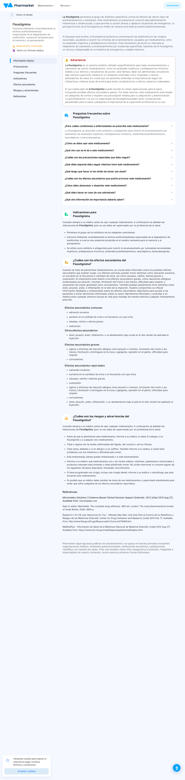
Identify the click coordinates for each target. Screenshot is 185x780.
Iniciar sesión (172, 5)
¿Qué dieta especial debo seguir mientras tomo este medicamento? (102, 164)
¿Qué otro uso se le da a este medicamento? (89, 150)
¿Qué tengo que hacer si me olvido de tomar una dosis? (95, 171)
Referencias (19, 96)
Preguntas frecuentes (25, 72)
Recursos (65, 5)
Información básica (23, 60)
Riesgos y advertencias (25, 90)
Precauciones (20, 66)
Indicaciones (20, 78)
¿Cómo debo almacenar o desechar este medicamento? (96, 185)
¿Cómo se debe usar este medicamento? (87, 143)
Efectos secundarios (24, 84)
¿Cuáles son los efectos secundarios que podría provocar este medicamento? (108, 178)
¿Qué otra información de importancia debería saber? (94, 199)
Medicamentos (45, 5)
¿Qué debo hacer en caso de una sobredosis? (90, 192)
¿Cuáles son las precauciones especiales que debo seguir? (97, 157)
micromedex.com (88, 500)
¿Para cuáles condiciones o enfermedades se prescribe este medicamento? (107, 126)
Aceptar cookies (27, 771)
